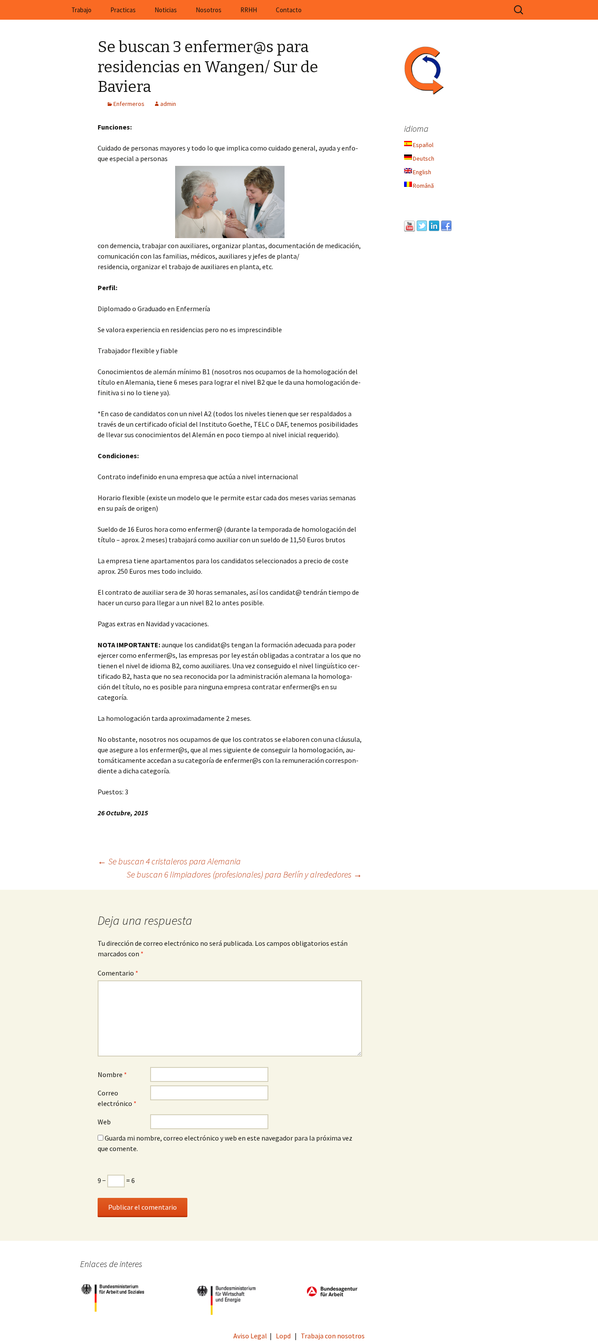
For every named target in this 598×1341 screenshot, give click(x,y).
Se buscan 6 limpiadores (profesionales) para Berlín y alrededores (244, 874)
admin (168, 104)
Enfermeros (128, 104)
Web (104, 1121)
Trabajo (81, 10)
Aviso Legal (250, 1335)
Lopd (283, 1335)
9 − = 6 (116, 1180)
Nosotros (209, 10)
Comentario (118, 973)
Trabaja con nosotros (333, 1335)
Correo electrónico (117, 1098)
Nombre (112, 1074)
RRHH (248, 10)
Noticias (166, 10)
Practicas (123, 10)
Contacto (289, 10)
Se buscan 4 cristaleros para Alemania (169, 861)
